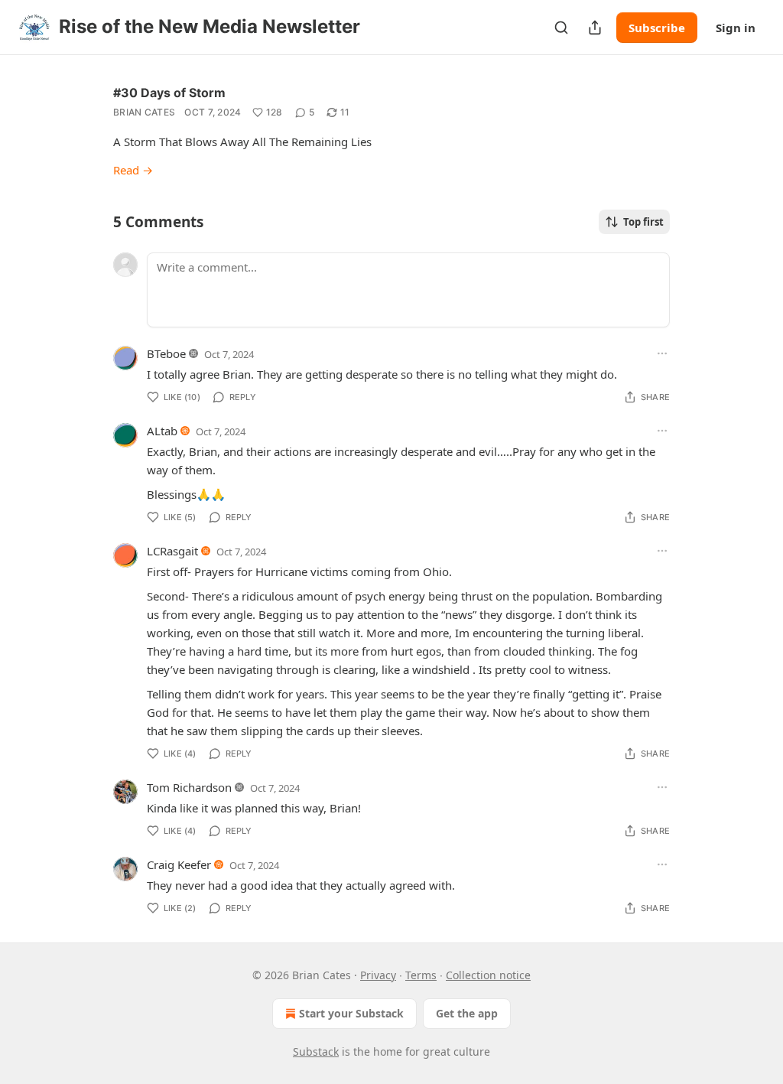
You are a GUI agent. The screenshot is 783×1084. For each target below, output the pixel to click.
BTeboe (166, 353)
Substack (316, 1051)
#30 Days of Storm (169, 92)
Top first (643, 222)
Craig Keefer (179, 864)
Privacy (378, 975)
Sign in (735, 27)
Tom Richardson (189, 787)
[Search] (561, 27)
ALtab (162, 430)
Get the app (467, 1013)
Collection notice (488, 975)
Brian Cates (144, 112)
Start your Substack (351, 1013)
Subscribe (657, 27)
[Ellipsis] (662, 353)
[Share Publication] (595, 27)
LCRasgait (172, 550)
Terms (421, 975)
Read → (133, 169)
